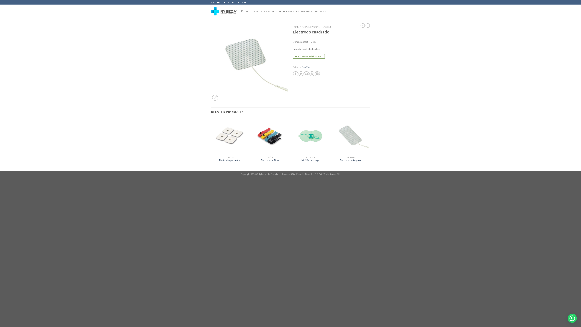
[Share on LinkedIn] (317, 73)
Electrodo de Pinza (270, 160)
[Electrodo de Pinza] (270, 136)
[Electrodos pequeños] (229, 136)
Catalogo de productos (278, 11)
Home (296, 27)
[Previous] (211, 144)
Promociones (304, 11)
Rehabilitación (310, 27)
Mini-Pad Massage (310, 160)
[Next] (369, 144)
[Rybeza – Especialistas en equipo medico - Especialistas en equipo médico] (224, 11)
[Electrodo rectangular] (350, 136)
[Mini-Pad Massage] (310, 136)
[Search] (242, 11)
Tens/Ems (326, 27)
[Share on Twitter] (301, 73)
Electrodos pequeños (229, 160)
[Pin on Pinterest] (311, 73)
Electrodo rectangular (350, 160)
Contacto (320, 11)
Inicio (249, 11)
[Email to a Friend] (306, 73)
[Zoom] (215, 98)
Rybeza (258, 11)
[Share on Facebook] (295, 73)
